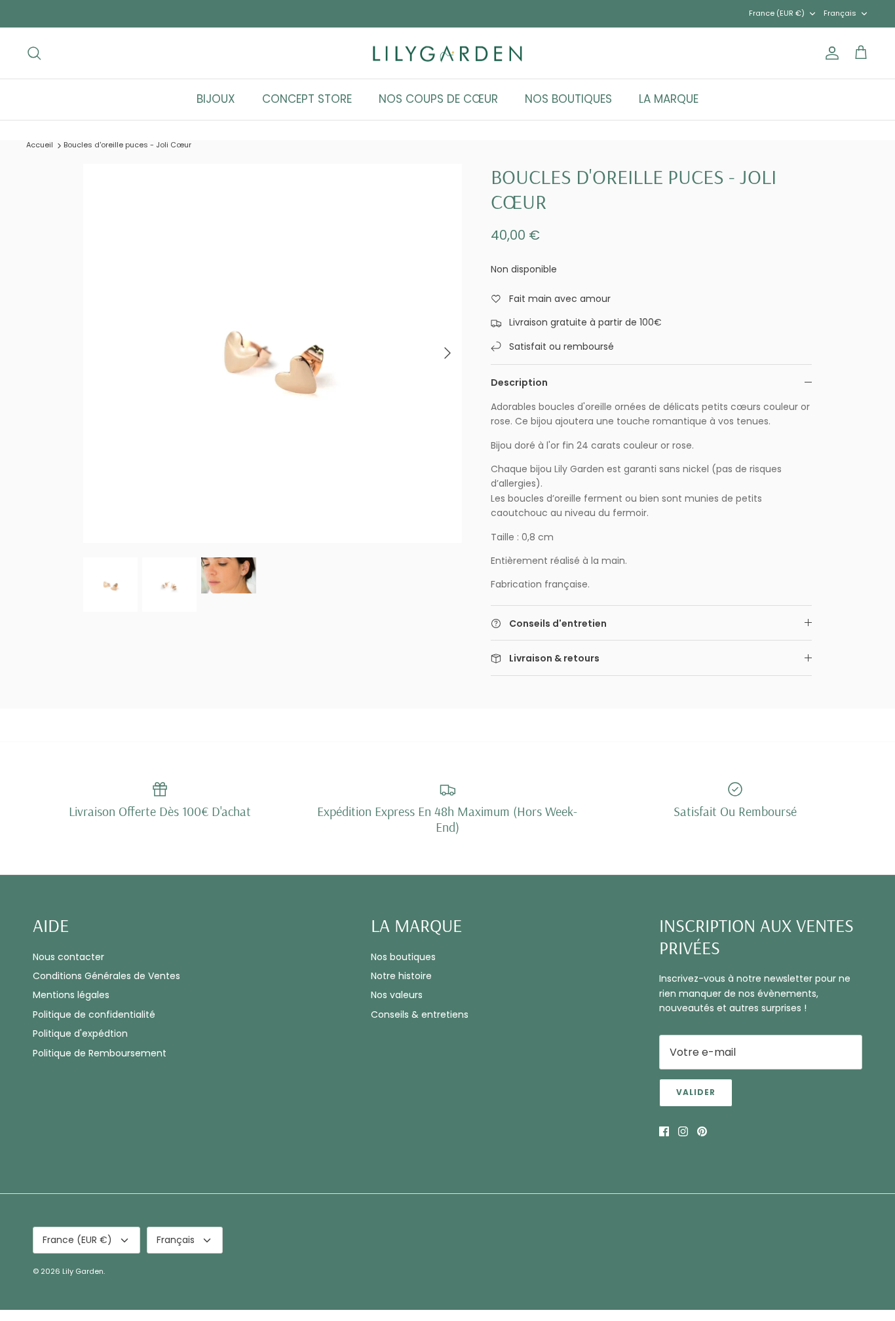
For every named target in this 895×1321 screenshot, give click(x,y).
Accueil (39, 145)
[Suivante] (447, 353)
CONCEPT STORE (307, 99)
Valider (695, 1092)
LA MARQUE (668, 99)
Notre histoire (401, 975)
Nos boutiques (403, 956)
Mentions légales (71, 994)
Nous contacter (68, 956)
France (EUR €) (777, 13)
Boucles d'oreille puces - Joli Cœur (127, 145)
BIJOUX (216, 99)
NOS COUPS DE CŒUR (438, 99)
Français (840, 13)
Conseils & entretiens (419, 1014)
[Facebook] (664, 1131)
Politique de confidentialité (94, 1014)
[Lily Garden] (448, 53)
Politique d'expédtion (80, 1033)
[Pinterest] (702, 1131)
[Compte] (829, 53)
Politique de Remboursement (99, 1053)
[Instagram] (683, 1131)
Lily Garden (83, 1271)
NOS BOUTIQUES (568, 99)
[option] (273, 353)
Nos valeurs (397, 994)
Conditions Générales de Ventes (106, 975)
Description (519, 382)
